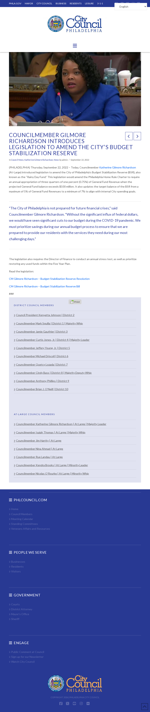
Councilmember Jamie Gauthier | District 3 (42, 331)
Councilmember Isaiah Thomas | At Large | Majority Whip (50, 432)
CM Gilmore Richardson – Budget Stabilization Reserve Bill (44, 286)
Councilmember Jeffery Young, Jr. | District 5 (43, 348)
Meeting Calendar (22, 519)
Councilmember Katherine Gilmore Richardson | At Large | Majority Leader (61, 424)
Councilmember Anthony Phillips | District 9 (42, 381)
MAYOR (29, 3)
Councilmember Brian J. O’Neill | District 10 (42, 389)
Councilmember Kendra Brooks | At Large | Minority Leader (52, 465)
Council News (17, 160)
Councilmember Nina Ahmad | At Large (39, 448)
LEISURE (89, 3)
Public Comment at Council (27, 652)
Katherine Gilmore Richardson (38, 160)
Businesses (18, 561)
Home (14, 509)
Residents (17, 566)
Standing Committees (24, 523)
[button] (75, 45)
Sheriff (15, 619)
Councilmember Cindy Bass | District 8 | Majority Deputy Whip (54, 372)
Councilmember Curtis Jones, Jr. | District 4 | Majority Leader (52, 339)
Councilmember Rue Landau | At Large (39, 457)
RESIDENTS (75, 3)
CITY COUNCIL (44, 3)
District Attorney (21, 609)
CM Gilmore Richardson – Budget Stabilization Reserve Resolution (49, 278)
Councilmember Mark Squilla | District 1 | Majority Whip (49, 323)
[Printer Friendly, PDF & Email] (75, 301)
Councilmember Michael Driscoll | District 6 (42, 356)
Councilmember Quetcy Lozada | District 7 (42, 364)
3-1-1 (100, 3)
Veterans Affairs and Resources (30, 528)
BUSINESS (61, 3)
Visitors (16, 571)
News (56, 160)
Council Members (21, 514)
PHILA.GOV (15, 3)
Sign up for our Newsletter (27, 656)
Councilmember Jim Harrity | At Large (38, 440)
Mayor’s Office (20, 614)
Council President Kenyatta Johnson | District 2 (45, 315)
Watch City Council (23, 661)
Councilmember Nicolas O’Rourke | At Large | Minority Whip (52, 473)
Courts (15, 604)
